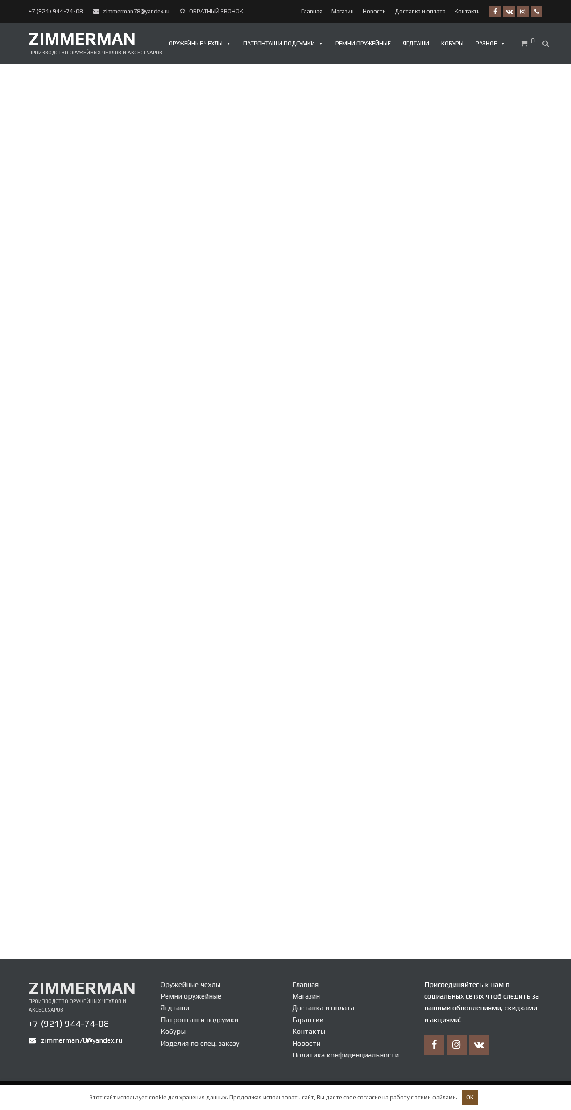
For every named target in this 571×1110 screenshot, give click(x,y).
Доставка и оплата (323, 1008)
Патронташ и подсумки (279, 43)
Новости (306, 1043)
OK (470, 1097)
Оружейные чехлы (196, 43)
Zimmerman (82, 38)
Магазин (306, 996)
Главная (305, 984)
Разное (486, 43)
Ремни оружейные (363, 43)
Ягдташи (416, 43)
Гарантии (307, 1020)
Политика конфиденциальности (345, 1055)
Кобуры (452, 43)
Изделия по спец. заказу (200, 1043)
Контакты (308, 1031)
